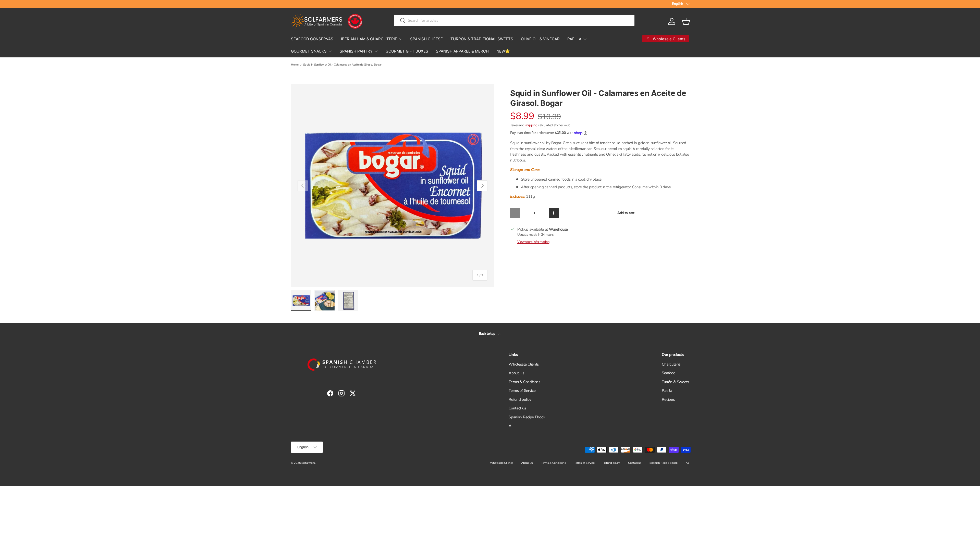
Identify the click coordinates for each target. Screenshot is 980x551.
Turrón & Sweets (675, 381)
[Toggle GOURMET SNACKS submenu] (330, 51)
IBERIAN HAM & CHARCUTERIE (369, 38)
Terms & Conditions (524, 381)
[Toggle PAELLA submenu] (585, 39)
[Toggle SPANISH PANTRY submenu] (376, 51)
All (511, 425)
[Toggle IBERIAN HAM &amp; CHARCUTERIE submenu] (401, 39)
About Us (516, 372)
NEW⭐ (503, 51)
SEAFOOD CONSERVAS (312, 38)
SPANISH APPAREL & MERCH (462, 51)
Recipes (668, 399)
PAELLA (574, 38)
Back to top (487, 333)
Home (295, 64)
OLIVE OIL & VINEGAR (540, 38)
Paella (667, 390)
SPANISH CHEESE (426, 38)
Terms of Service (522, 390)
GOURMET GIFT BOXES (407, 51)
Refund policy (520, 399)
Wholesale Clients (524, 364)
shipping (531, 125)
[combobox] (514, 20)
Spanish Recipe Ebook (527, 417)
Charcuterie (671, 364)
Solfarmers (308, 463)
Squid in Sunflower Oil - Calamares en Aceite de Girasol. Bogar (342, 64)
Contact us (517, 408)
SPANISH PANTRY (356, 51)
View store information (533, 242)
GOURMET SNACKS (309, 51)
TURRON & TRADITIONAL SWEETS (481, 38)
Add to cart (625, 212)
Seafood (668, 372)
